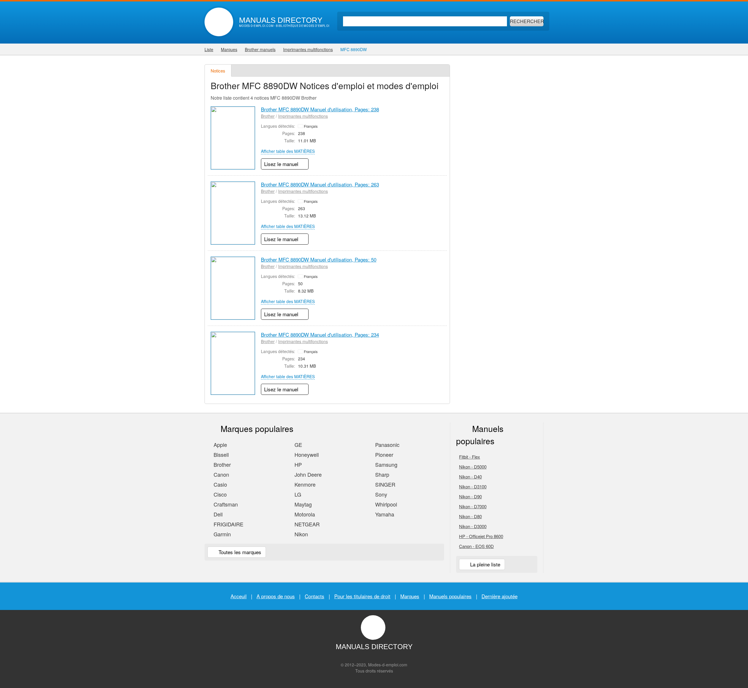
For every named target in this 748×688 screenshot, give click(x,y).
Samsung (385, 464)
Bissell (220, 454)
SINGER (384, 484)
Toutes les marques (239, 552)
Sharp (381, 474)
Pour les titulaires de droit (362, 596)
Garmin (221, 534)
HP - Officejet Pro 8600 (481, 536)
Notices (218, 71)
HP (297, 464)
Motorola (304, 514)
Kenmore (304, 484)
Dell (217, 514)
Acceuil (239, 596)
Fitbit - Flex (469, 457)
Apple (219, 444)
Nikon (300, 534)
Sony (380, 494)
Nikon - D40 (470, 476)
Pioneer (383, 454)
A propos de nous (276, 596)
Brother (268, 116)
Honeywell (306, 454)
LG (297, 494)
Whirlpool (385, 504)
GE (297, 444)
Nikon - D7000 (472, 506)
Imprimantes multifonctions (303, 116)
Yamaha (384, 514)
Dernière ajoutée (499, 596)
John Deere (307, 474)
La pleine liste (484, 564)
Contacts (314, 596)
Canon (220, 474)
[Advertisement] (499, 152)
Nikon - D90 (470, 496)
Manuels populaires (450, 596)
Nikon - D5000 (472, 467)
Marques (409, 596)
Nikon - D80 (470, 516)
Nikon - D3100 (472, 486)
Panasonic (386, 444)
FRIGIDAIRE (227, 524)
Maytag (302, 504)
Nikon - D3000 (472, 526)
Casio (219, 484)
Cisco (219, 494)
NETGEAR (306, 524)
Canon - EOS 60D (476, 546)
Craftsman (225, 504)
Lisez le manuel (282, 163)
